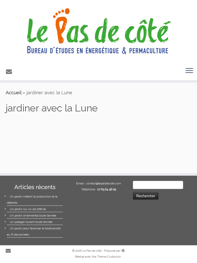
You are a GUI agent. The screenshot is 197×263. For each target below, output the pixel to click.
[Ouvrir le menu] (189, 71)
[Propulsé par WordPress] (123, 250)
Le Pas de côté (92, 250)
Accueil (13, 92)
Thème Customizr (109, 256)
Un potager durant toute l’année (31, 222)
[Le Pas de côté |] (98, 31)
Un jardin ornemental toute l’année (33, 215)
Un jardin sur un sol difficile (28, 209)
